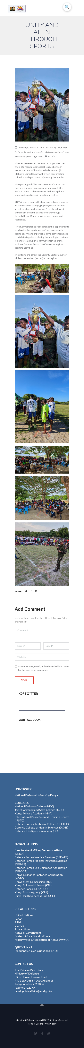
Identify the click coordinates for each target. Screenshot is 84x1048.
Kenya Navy (40, 152)
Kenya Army (28, 152)
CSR (58, 147)
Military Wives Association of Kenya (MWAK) (42, 939)
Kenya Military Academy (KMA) (33, 813)
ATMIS (19, 922)
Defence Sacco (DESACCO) (31, 888)
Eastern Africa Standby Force (32, 936)
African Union (23, 929)
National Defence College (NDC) (34, 806)
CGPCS (19, 925)
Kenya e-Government (28, 932)
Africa (39, 147)
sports (28, 156)
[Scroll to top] (42, 1006)
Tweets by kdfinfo (30, 702)
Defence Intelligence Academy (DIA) (37, 831)
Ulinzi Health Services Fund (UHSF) (35, 896)
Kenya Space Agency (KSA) (31, 892)
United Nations (24, 915)
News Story (20, 156)
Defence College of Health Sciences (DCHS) (41, 827)
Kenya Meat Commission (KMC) (34, 881)
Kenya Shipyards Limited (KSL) (33, 885)
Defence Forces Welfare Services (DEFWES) (41, 857)
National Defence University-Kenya (36, 795)
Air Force (47, 147)
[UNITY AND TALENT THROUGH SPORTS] (42, 104)
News (65, 152)
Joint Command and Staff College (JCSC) (39, 810)
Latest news (51, 152)
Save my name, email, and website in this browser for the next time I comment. (43, 668)
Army (53, 147)
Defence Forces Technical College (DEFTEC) (42, 824)
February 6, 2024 (26, 147)
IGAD (18, 918)
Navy (60, 152)
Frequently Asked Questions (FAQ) (36, 950)
